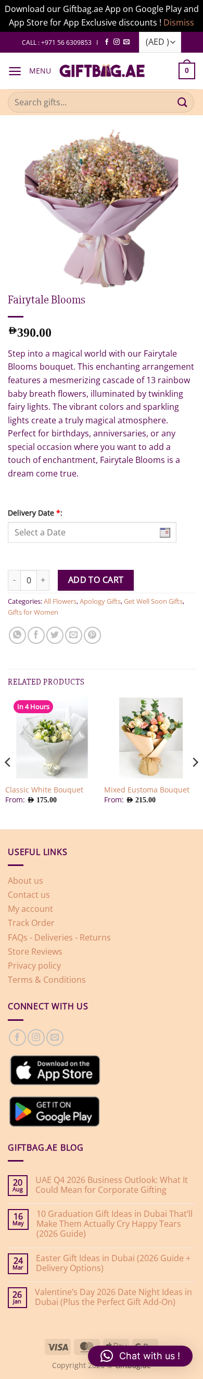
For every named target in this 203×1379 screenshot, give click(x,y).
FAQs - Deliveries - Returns (59, 937)
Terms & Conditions (47, 979)
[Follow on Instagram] (116, 42)
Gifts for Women (33, 612)
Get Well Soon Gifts (153, 601)
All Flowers (60, 601)
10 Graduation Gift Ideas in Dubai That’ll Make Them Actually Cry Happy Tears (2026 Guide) (114, 1224)
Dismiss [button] (178, 22)
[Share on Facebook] (36, 635)
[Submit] (182, 102)
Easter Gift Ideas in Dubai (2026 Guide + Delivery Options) (113, 1263)
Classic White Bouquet (44, 790)
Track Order (31, 923)
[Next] (194, 762)
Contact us (29, 894)
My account (30, 908)
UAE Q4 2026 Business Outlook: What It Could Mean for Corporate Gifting (111, 1185)
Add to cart (96, 579)
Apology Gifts (100, 601)
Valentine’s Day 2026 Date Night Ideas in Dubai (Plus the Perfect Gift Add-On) (113, 1297)
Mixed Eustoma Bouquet (146, 790)
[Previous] (8, 762)
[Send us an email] (126, 42)
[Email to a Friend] (73, 635)
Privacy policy (34, 965)
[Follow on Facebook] (107, 42)
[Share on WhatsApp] (17, 635)
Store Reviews (35, 951)
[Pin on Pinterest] (92, 635)
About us (25, 880)
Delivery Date (35, 513)
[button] (15, 71)
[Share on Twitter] (55, 635)
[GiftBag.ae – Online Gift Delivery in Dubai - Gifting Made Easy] (102, 71)
